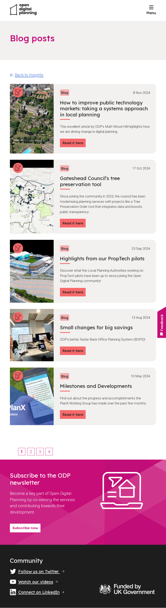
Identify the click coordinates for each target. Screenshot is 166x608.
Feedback (162, 322)
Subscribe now (25, 528)
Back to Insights (29, 75)
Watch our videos (35, 581)
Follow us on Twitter (39, 571)
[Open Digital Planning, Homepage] (23, 10)
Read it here (72, 143)
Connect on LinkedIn (39, 592)
